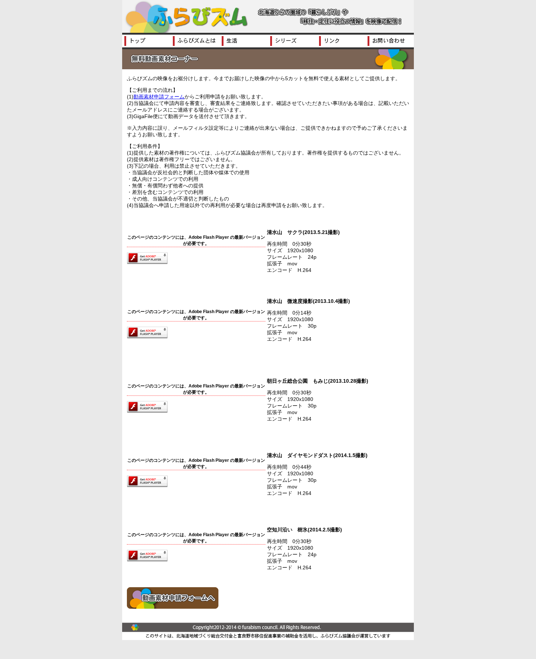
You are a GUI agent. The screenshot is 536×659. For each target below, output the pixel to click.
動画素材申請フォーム (159, 97)
